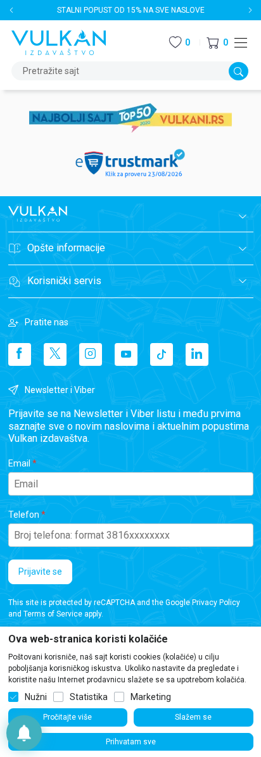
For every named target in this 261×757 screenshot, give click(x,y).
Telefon (23, 515)
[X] (55, 354)
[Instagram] (90, 354)
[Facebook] (19, 354)
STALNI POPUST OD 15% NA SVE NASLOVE (131, 10)
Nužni (36, 696)
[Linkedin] (197, 354)
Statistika (89, 696)
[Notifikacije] (24, 733)
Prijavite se (40, 571)
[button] (217, 42)
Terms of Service (52, 614)
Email (19, 463)
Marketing (150, 696)
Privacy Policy (216, 602)
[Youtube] (126, 354)
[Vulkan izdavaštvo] (58, 41)
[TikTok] (161, 354)
